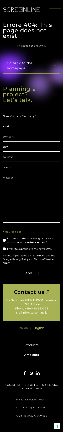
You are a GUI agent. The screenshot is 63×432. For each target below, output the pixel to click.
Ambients (31, 355)
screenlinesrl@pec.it (24, 385)
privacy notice (36, 242)
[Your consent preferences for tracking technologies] (57, 426)
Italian (23, 328)
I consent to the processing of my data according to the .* (30, 240)
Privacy (20, 399)
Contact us (29, 292)
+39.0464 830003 (36, 308)
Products (31, 345)
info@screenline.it (34, 312)
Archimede (40, 415)
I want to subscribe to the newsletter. (29, 248)
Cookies (32, 399)
